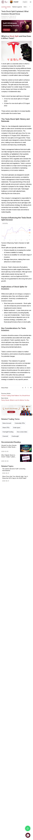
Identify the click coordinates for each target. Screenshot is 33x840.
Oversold (5, 436)
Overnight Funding (8, 432)
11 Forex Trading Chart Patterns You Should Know (15, 395)
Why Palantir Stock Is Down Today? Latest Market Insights (8, 456)
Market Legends (17, 7)
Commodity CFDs (20, 423)
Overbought (15, 436)
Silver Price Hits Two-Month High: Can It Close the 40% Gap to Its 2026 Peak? (15, 477)
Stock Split (14, 36)
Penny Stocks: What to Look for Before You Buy (15, 400)
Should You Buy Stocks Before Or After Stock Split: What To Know (9, 446)
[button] (27, 835)
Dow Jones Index (22, 432)
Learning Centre (6, 7)
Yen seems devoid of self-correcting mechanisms (13, 469)
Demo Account (7, 423)
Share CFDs (6, 427)
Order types (16, 427)
